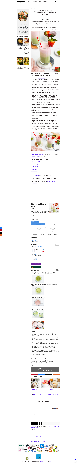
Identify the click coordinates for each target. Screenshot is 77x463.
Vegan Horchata (34, 169)
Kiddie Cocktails (34, 163)
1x (55, 244)
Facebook (35, 183)
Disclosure (52, 461)
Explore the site (24, 31)
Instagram (54, 181)
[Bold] (32, 423)
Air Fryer (35, 1)
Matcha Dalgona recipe (36, 156)
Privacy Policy (44, 461)
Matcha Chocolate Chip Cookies (37, 154)
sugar (36, 259)
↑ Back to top (38, 436)
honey (36, 254)
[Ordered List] (37, 423)
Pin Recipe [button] (53, 224)
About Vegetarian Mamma (38, 441)
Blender (34, 240)
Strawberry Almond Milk (36, 167)
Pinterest (49, 181)
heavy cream (38, 256)
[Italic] (34, 423)
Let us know (44, 370)
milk (36, 252)
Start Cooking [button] (36, 221)
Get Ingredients (36, 263)
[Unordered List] (39, 423)
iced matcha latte (41, 78)
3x (58, 244)
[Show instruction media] (57, 270)
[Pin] (34, 374)
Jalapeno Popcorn (37, 394)
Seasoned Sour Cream (53, 394)
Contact (38, 439)
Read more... (43, 407)
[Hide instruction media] (58, 270)
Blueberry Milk (34, 166)
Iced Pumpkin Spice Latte (36, 161)
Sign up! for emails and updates (38, 443)
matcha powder (38, 246)
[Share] (41, 374)
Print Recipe (38, 224)
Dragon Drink (36, 175)
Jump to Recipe (45, 19)
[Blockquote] (41, 423)
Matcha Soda (34, 171)
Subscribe (45, 1)
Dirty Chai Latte (34, 164)
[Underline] (36, 423)
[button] (31, 217)
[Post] (48, 374)
